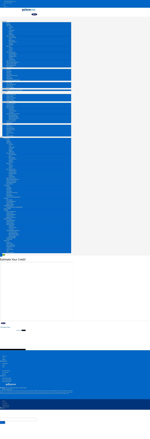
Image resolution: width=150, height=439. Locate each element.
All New (8, 23)
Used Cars (4, 68)
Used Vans (8, 77)
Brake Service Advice (13, 116)
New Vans (8, 46)
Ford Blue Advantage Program (13, 80)
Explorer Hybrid (12, 55)
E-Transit (11, 49)
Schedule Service (10, 105)
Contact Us (8, 131)
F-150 (10, 28)
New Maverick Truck (11, 60)
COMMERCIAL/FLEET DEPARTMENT (14, 90)
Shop (1, 353)
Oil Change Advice (13, 115)
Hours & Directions (10, 128)
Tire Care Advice (12, 119)
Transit (10, 50)
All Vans (10, 47)
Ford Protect (9, 122)
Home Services (9, 127)
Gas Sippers (9, 71)
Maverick (11, 31)
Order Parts (11, 109)
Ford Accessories (12, 110)
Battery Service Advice (14, 118)
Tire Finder (11, 112)
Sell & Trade (7, 208)
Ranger (10, 33)
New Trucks (9, 25)
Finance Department (11, 94)
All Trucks (11, 27)
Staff (7, 134)
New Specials (9, 83)
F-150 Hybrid (11, 30)
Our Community (10, 135)
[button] (35, 137)
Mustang (8, 24)
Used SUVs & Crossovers (12, 75)
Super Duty (11, 34)
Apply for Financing (10, 100)
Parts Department (10, 108)
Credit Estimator (10, 99)
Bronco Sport (12, 40)
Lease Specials (9, 85)
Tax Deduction (9, 66)
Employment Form (10, 130)
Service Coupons (10, 87)
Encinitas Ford (5, 327)
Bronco (10, 39)
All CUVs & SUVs (12, 37)
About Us (4, 124)
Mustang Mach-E (13, 42)
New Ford (4, 21)
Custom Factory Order (11, 63)
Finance (4, 93)
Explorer (11, 43)
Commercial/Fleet (6, 88)
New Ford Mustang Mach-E (12, 62)
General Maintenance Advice (12, 113)
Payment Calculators (11, 97)
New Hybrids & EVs (10, 52)
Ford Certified (9, 78)
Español (4, 4)
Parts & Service (5, 102)
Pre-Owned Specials (10, 84)
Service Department (10, 103)
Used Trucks (9, 74)
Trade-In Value (9, 96)
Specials (4, 81)
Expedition (11, 44)
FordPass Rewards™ (11, 121)
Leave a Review (9, 132)
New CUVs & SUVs (10, 36)
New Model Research (11, 65)
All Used (8, 69)
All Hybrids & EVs (13, 53)
